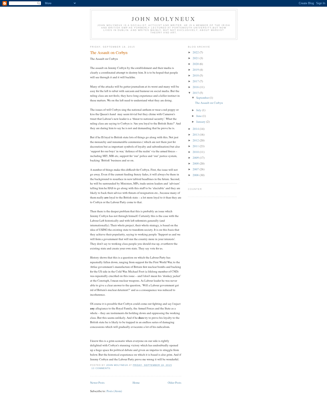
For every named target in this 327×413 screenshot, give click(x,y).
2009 (196, 158)
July (199, 110)
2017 (196, 81)
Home (136, 383)
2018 (196, 75)
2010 (196, 152)
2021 (196, 58)
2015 (196, 93)
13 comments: (101, 368)
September (203, 98)
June (199, 116)
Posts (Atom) (114, 391)
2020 (196, 64)
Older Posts (174, 383)
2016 (196, 87)
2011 (196, 146)
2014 (196, 129)
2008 (196, 163)
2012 (196, 140)
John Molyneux (164, 18)
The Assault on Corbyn (108, 52)
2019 (196, 70)
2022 (196, 52)
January (201, 122)
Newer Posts (97, 383)
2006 (196, 175)
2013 (196, 134)
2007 (196, 169)
